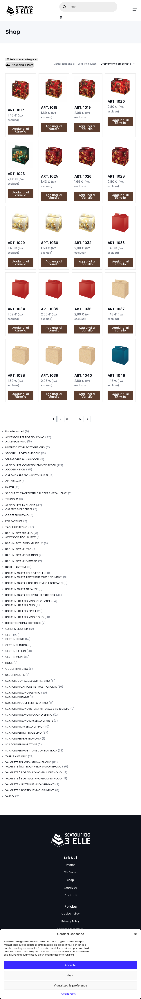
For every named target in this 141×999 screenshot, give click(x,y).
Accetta (70, 965)
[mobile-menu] (129, 10)
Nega (70, 975)
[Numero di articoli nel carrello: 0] (60, 17)
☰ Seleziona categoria (21, 59)
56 (80, 419)
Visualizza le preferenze (70, 985)
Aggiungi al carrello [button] (20, 130)
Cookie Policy (68, 993)
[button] (135, 934)
